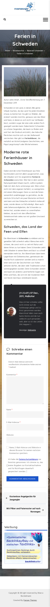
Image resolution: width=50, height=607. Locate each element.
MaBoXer (30, 296)
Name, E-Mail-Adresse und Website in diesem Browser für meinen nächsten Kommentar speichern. (25, 450)
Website (10, 435)
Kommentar (11, 374)
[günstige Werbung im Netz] (23, 548)
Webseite (32, 330)
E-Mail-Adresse (13, 422)
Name (9, 409)
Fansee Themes (30, 600)
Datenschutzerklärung (28, 459)
